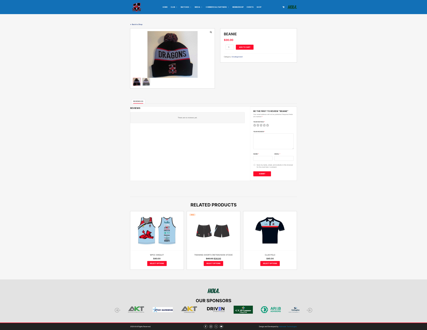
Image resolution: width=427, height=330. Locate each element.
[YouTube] (221, 326)
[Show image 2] (146, 82)
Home (165, 7)
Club (173, 7)
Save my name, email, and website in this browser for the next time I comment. (275, 166)
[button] (211, 32)
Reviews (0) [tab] (138, 101)
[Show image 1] (137, 82)
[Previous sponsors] (117, 309)
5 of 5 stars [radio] (267, 125)
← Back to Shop (136, 24)
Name (256, 154)
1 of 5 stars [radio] (254, 125)
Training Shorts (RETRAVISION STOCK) (213, 255)
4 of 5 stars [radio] (264, 125)
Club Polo (270, 255)
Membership (238, 7)
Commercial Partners (216, 7)
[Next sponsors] (309, 309)
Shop (259, 7)
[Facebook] (205, 326)
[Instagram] (211, 326)
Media (197, 7)
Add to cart (244, 47)
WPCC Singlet (157, 255)
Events (250, 7)
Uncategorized (237, 57)
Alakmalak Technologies (288, 326)
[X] (216, 326)
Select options (157, 263)
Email (277, 154)
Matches (185, 7)
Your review (259, 131)
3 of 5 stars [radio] (261, 125)
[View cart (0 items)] (283, 7)
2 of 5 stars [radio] (258, 125)
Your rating (259, 122)
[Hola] (292, 7)
